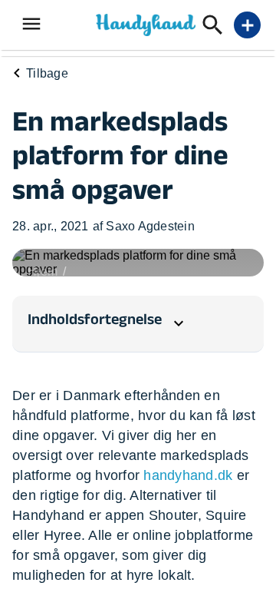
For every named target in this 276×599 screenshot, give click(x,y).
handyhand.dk (187, 475)
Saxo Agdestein (150, 226)
